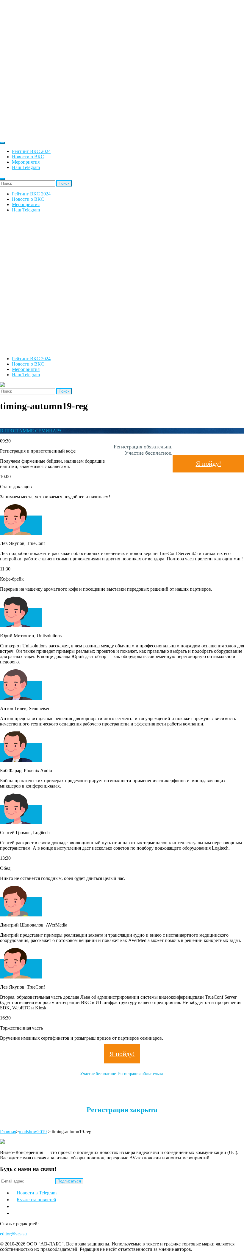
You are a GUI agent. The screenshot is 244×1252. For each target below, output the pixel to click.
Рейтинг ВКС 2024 (31, 151)
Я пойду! (208, 463)
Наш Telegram (26, 167)
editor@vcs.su (13, 1233)
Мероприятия (26, 162)
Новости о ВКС (28, 156)
